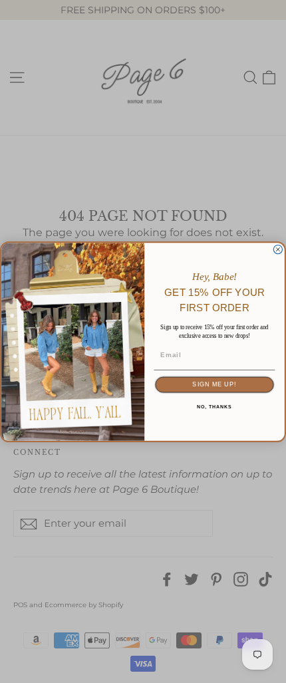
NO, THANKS (214, 407)
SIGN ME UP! (214, 384)
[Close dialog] (277, 249)
